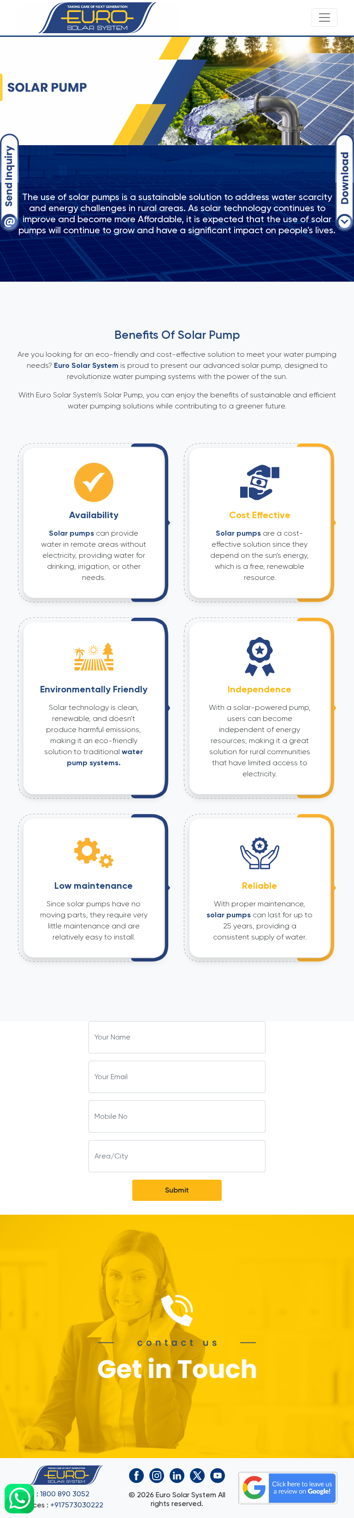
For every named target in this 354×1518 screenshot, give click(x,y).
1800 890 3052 (64, 1493)
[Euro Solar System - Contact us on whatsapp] (19, 1498)
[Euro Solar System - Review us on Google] (287, 1486)
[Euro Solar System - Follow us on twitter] (197, 1474)
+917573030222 (76, 1504)
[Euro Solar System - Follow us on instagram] (156, 1474)
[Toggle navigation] (324, 17)
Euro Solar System (86, 365)
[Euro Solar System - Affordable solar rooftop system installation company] (97, 17)
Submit (177, 1190)
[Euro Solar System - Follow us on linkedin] (177, 1474)
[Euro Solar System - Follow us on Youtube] (217, 1474)
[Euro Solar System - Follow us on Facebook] (136, 1474)
